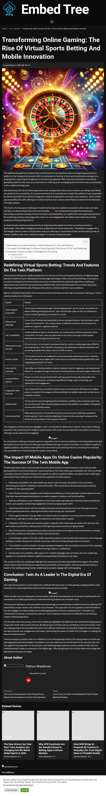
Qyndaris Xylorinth (10, 756)
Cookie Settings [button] (11, 790)
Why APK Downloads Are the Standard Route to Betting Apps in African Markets (53, 725)
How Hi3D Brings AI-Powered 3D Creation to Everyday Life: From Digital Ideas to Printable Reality (88, 725)
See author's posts (38, 673)
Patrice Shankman (9, 65)
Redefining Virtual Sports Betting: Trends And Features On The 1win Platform (40, 245)
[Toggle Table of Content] (84, 241)
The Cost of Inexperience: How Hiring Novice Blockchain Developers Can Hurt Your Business (25, 694)
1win (52, 211)
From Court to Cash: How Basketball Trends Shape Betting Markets (75, 694)
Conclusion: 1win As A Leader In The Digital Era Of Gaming (32, 251)
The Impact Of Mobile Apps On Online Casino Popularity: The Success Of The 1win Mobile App (47, 248)
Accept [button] (24, 790)
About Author (17, 254)
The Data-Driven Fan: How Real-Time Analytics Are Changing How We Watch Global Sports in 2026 (18, 725)
